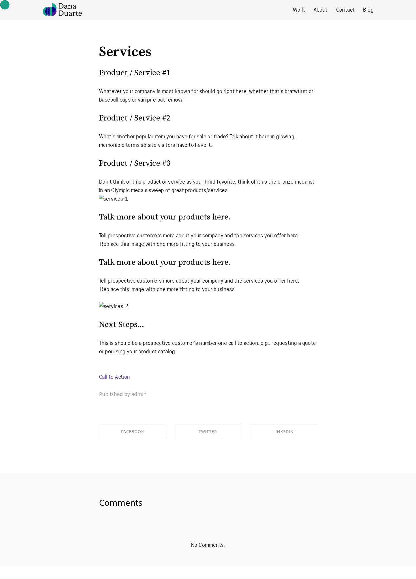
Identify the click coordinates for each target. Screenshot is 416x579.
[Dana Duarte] (62, 9)
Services (125, 52)
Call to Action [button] (114, 377)
